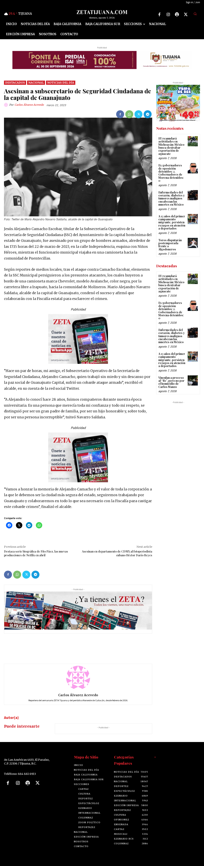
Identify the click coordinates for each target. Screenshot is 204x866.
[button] (195, 14)
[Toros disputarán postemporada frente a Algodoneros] (193, 243)
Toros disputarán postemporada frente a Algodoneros (170, 244)
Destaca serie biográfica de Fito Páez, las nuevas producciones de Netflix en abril (36, 553)
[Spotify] (177, 14)
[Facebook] (159, 14)
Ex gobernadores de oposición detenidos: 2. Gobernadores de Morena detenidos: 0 (171, 173)
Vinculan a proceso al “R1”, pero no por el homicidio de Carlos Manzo (171, 382)
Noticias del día (60, 82)
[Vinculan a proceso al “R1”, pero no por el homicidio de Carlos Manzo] (193, 380)
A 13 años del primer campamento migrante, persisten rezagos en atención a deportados (171, 222)
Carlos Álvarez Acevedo (29, 104)
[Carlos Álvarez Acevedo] (6, 105)
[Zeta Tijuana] (102, 12)
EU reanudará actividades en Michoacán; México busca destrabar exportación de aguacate (171, 146)
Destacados (15, 82)
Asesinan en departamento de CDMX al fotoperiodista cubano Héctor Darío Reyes (117, 553)
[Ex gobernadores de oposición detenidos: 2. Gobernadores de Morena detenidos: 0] (193, 168)
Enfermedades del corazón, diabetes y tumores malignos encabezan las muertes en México (171, 198)
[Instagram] (168, 14)
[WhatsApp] (129, 114)
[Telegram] (148, 114)
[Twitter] (185, 14)
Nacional (36, 82)
